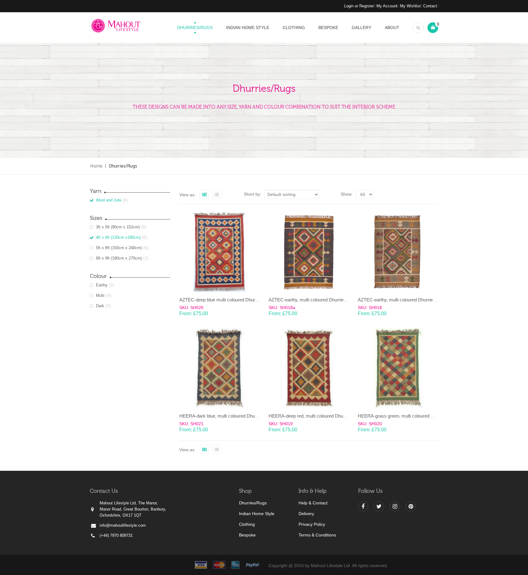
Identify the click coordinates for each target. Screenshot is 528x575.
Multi (100, 295)
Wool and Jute (108, 200)
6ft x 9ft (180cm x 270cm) (119, 258)
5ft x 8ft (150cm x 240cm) (119, 247)
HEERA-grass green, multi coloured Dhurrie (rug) (407, 415)
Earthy (102, 285)
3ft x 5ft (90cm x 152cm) (118, 227)
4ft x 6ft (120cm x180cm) (118, 237)
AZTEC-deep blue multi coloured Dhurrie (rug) (225, 299)
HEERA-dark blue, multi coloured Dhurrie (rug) (225, 415)
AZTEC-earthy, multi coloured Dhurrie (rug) (311, 299)
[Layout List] (216, 194)
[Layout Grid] (204, 194)
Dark (100, 306)
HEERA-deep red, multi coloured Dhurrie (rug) (314, 415)
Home (96, 165)
